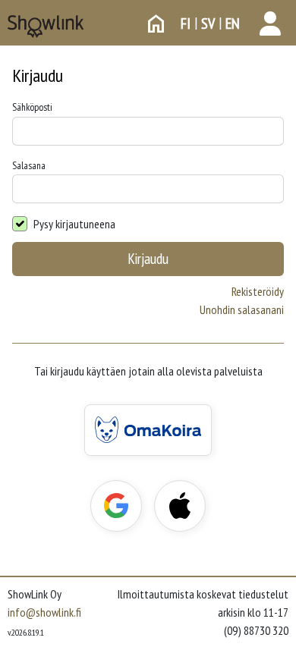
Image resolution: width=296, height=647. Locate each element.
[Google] (116, 506)
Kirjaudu (148, 258)
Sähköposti (32, 107)
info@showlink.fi (44, 612)
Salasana (29, 165)
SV (208, 23)
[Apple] (180, 506)
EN (232, 23)
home (156, 23)
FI (186, 23)
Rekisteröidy (257, 291)
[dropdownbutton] (270, 23)
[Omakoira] (148, 430)
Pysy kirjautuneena (74, 223)
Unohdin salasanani (242, 309)
